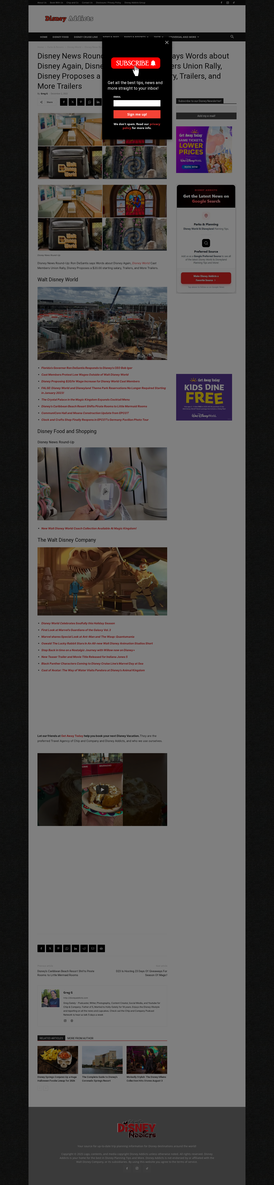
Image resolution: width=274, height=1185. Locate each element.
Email (117, 96)
